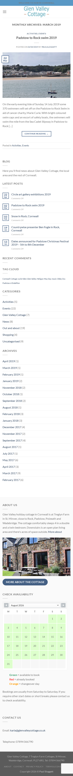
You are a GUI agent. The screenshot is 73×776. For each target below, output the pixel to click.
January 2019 (11, 381)
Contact (19, 766)
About (8, 766)
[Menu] (5, 12)
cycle (20, 279)
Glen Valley (31, 279)
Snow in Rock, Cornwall (25, 216)
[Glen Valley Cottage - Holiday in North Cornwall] (36, 12)
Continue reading (37, 133)
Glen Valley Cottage (14, 314)
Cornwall (6, 279)
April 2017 (9, 466)
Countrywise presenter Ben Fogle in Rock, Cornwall (35, 228)
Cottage (14, 279)
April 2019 (9, 361)
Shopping (8, 334)
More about (55, 531)
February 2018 (11, 413)
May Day (47, 279)
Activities (32, 33)
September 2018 (12, 400)
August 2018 (10, 407)
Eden (25, 279)
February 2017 (11, 479)
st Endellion (15, 283)
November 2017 (12, 433)
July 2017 (8, 453)
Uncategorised (11, 341)
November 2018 (12, 387)
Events (42, 33)
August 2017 (10, 446)
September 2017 (12, 440)
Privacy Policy (35, 766)
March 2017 (10, 473)
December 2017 (12, 427)
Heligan (40, 279)
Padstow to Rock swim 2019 (36, 38)
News (6, 321)
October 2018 (11, 394)
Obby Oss (61, 279)
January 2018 (11, 420)
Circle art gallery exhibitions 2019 (31, 194)
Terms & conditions (57, 766)
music (54, 279)
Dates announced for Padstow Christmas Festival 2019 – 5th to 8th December (40, 243)
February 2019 (11, 374)
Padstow (6, 283)
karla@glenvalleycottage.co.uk (27, 730)
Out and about (11, 328)
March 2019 (10, 367)
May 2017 (8, 460)
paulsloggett (49, 47)
